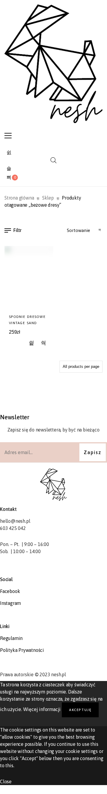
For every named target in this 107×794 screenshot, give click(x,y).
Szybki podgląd (43, 343)
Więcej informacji (42, 709)
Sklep (48, 197)
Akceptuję (80, 710)
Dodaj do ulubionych (31, 343)
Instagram (10, 603)
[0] (8, 177)
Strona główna (19, 197)
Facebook (10, 591)
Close (6, 781)
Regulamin (11, 638)
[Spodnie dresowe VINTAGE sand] (28, 278)
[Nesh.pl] (53, 63)
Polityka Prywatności (22, 650)
